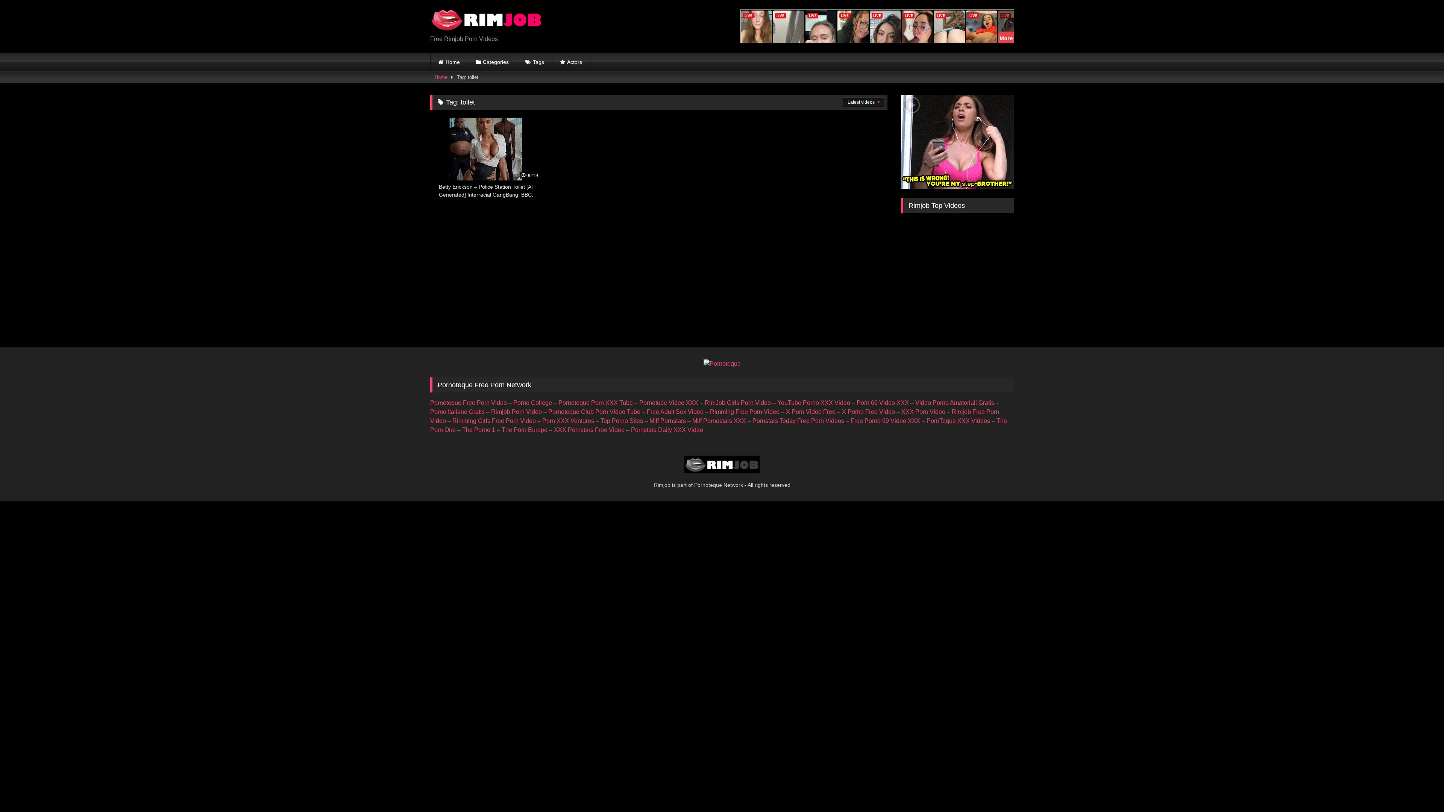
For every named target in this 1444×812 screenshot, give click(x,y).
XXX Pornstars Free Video (589, 430)
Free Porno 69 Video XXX (885, 421)
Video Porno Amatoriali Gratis (954, 403)
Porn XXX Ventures (568, 421)
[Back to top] (1420, 789)
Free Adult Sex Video (675, 412)
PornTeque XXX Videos (958, 421)
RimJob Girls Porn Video (738, 403)
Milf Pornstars (667, 421)
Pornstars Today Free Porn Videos (798, 421)
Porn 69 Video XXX (883, 403)
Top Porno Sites (622, 421)
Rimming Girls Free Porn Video (494, 421)
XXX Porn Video (923, 412)
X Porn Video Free (811, 412)
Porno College (532, 403)
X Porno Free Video (868, 412)
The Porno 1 (478, 430)
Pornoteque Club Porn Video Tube (594, 412)
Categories (496, 62)
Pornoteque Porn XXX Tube (595, 403)
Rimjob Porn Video (516, 412)
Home (453, 62)
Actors (574, 62)
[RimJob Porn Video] (486, 20)
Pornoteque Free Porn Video (468, 403)
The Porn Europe (525, 430)
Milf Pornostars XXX (719, 421)
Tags (538, 62)
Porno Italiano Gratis (457, 412)
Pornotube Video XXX (668, 403)
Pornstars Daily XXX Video (667, 430)
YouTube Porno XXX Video (813, 403)
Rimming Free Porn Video (745, 412)
